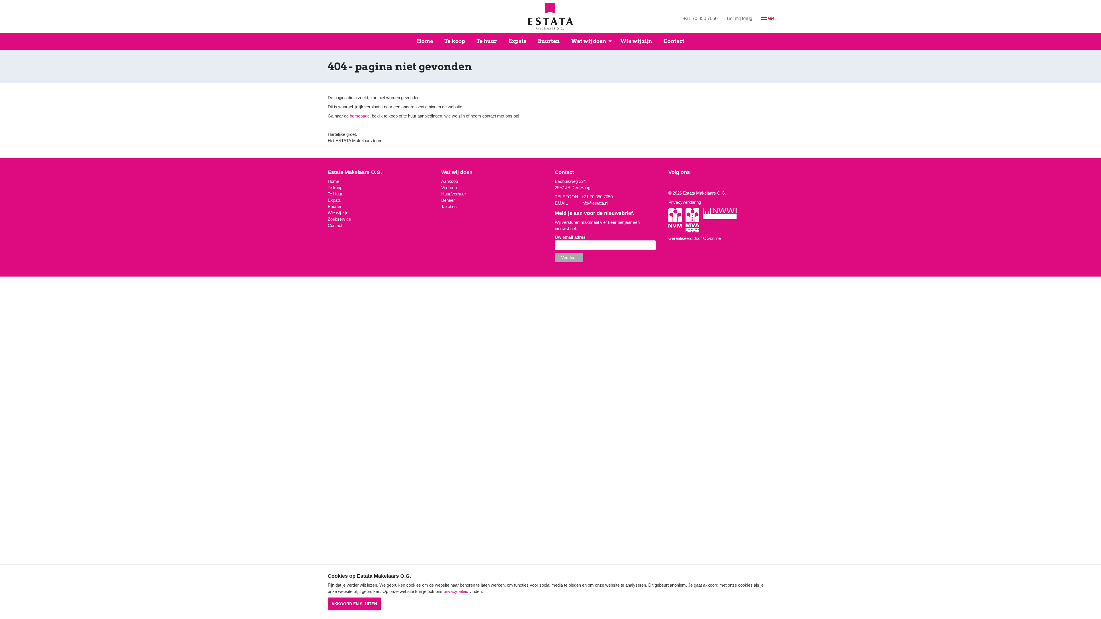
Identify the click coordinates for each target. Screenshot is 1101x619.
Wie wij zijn (636, 41)
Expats (517, 41)
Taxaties (449, 206)
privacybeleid (456, 591)
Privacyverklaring (684, 202)
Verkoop (449, 187)
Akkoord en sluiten (354, 604)
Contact (673, 41)
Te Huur (335, 193)
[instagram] (669, 183)
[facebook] (673, 183)
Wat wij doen (588, 41)
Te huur (487, 41)
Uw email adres (570, 237)
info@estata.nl (594, 203)
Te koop (454, 41)
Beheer (448, 200)
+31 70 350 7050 (700, 18)
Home (425, 41)
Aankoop (449, 181)
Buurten (549, 41)
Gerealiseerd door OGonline (694, 238)
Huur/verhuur (453, 193)
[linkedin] (677, 183)
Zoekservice (339, 219)
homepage (360, 115)
